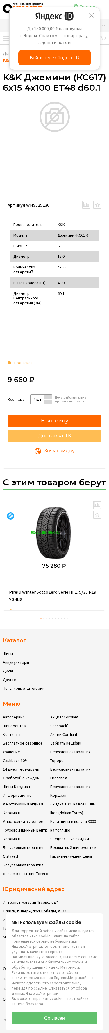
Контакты (11, 734)
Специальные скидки (69, 838)
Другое (9, 679)
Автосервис (14, 717)
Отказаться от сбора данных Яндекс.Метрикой (49, 990)
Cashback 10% (15, 760)
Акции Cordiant (63, 734)
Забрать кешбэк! (65, 743)
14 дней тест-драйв (21, 769)
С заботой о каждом (21, 777)
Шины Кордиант (17, 786)
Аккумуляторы (16, 662)
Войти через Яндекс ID (54, 57)
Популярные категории (24, 688)
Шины (8, 653)
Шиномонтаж (14, 725)
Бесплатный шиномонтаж (73, 847)
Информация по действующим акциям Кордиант (23, 804)
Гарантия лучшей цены (71, 856)
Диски (9, 670)
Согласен (54, 1018)
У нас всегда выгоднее (23, 821)
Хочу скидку (59, 450)
